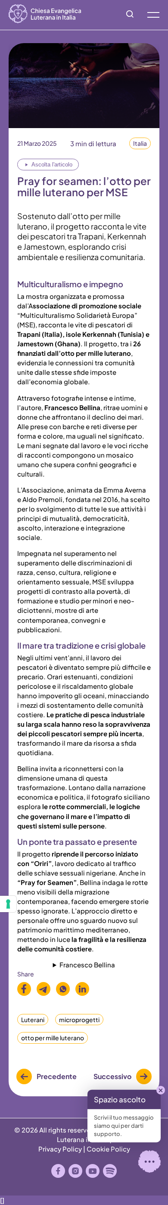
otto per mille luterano (52, 1038)
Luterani (32, 1019)
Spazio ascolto (120, 1099)
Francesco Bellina (87, 964)
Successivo (112, 1076)
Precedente (57, 1076)
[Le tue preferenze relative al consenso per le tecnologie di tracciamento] (8, 904)
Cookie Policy (108, 1149)
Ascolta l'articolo (51, 164)
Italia (140, 143)
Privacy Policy (60, 1149)
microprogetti (79, 1019)
